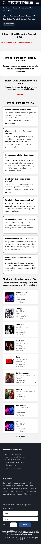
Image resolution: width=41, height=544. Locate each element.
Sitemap (22, 538)
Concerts (21, 8)
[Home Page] (21, 3)
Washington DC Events (10, 8)
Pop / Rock (29, 8)
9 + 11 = (5, 525)
